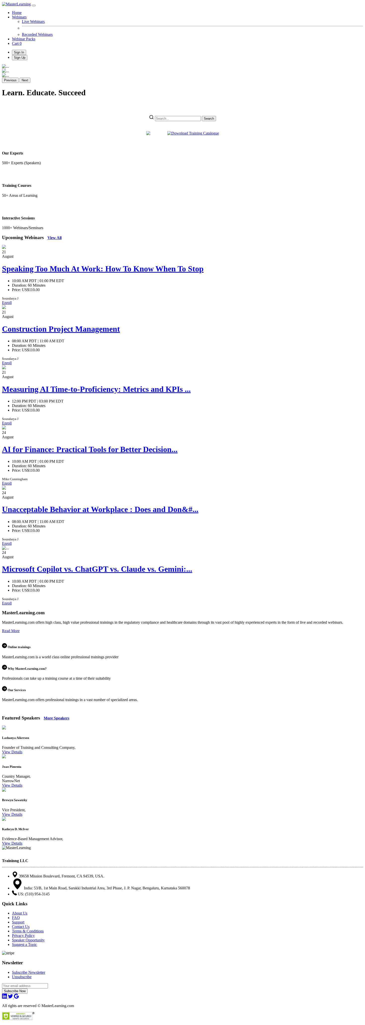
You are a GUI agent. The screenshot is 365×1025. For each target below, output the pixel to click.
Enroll (7, 303)
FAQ (16, 918)
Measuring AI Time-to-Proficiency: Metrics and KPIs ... (96, 389)
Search (209, 118)
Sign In (19, 52)
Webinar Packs (23, 39)
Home (17, 12)
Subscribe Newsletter (28, 972)
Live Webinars (33, 21)
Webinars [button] (19, 17)
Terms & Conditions (28, 931)
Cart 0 (17, 43)
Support (18, 922)
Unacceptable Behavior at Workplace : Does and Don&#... (100, 509)
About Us (19, 913)
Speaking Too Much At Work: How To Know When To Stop (103, 268)
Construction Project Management (61, 328)
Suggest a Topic (24, 944)
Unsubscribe (22, 977)
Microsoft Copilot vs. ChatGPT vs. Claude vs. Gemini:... (97, 568)
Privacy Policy (23, 935)
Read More (11, 631)
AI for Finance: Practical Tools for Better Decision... (90, 449)
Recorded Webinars (37, 34)
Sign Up (19, 57)
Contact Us (21, 926)
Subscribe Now (15, 991)
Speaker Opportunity (28, 940)
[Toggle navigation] (34, 5)
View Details (12, 752)
